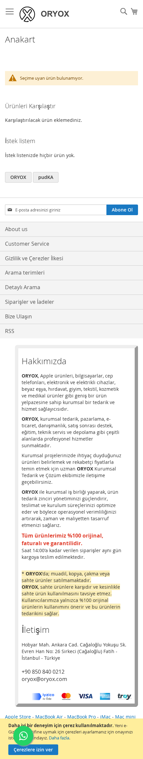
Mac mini (125, 717)
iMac (105, 717)
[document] (72, 738)
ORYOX (18, 177)
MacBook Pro (81, 717)
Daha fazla (59, 738)
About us (16, 229)
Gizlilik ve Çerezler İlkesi (34, 258)
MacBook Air (49, 717)
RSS (9, 331)
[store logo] (46, 14)
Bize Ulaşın (18, 316)
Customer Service (27, 243)
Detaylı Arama (22, 287)
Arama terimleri (25, 272)
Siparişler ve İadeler (29, 301)
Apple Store (18, 717)
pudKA (45, 177)
